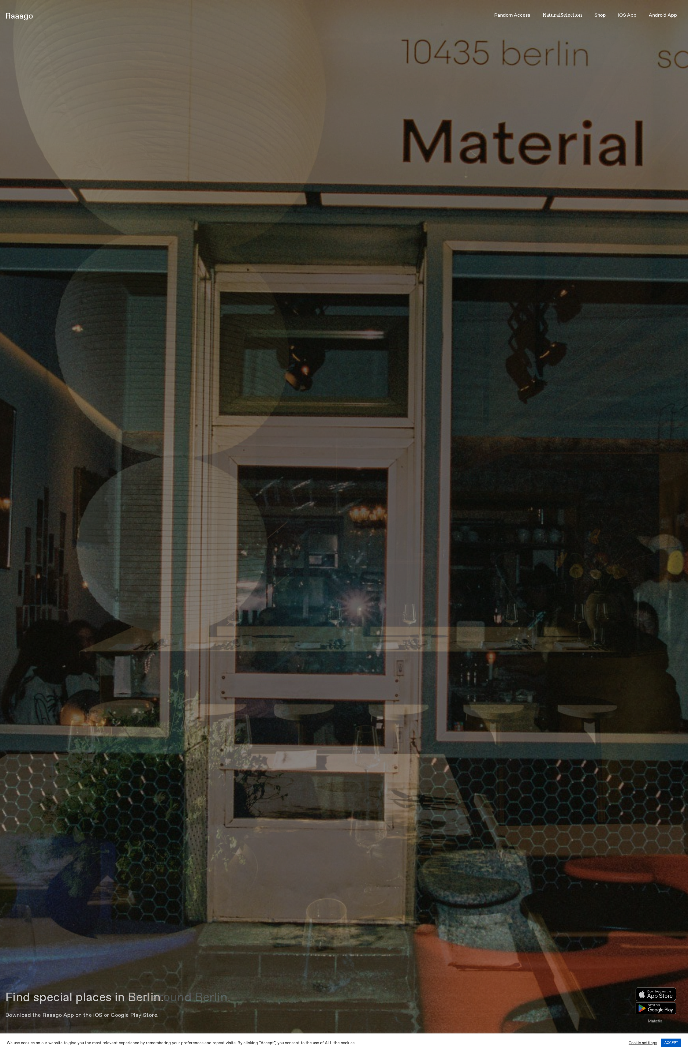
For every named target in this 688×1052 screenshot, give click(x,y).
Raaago (19, 15)
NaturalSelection (562, 14)
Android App (663, 15)
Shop (600, 15)
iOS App (627, 15)
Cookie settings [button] (643, 1042)
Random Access (512, 15)
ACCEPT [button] (671, 1042)
